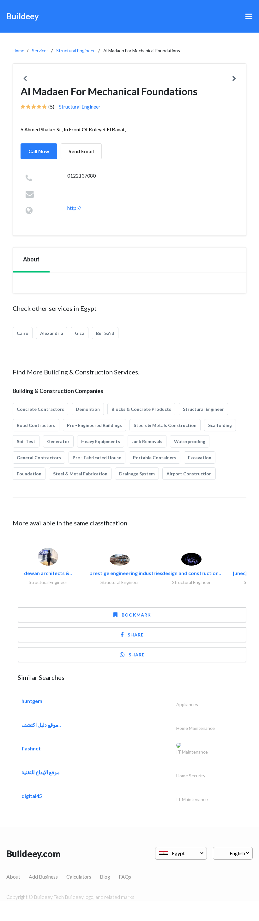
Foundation (29, 473)
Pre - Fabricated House (97, 457)
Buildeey (22, 16)
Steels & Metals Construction (165, 425)
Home (18, 50)
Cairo (22, 333)
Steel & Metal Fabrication (80, 473)
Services (40, 50)
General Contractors (39, 457)
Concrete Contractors (40, 409)
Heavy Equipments (100, 441)
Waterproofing (189, 441)
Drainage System (137, 473)
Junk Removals (147, 441)
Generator (58, 441)
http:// (74, 208)
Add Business (43, 877)
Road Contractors (36, 425)
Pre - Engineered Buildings (94, 425)
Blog (105, 877)
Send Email (81, 151)
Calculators (78, 877)
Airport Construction (189, 473)
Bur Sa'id (105, 333)
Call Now (38, 151)
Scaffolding (220, 425)
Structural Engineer (75, 50)
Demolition (88, 409)
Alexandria (51, 333)
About (13, 877)
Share (136, 634)
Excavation (199, 457)
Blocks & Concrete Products (141, 409)
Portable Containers (154, 457)
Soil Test (26, 441)
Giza (79, 333)
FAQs (125, 877)
